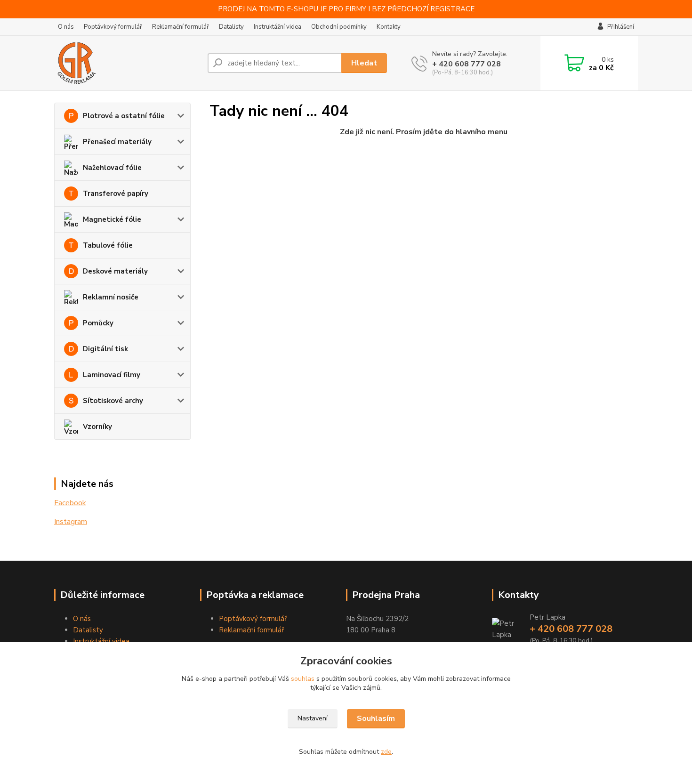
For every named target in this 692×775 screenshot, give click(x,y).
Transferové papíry (115, 193)
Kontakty (389, 27)
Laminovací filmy (111, 374)
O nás (66, 27)
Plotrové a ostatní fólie (124, 116)
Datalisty (231, 27)
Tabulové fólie (108, 245)
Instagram (70, 522)
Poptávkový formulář (113, 27)
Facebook (70, 503)
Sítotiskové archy (113, 400)
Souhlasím (376, 718)
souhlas (302, 678)
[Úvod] (127, 63)
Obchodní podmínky (339, 27)
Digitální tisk (105, 349)
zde (386, 751)
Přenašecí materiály (117, 141)
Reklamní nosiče (110, 297)
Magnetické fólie (112, 219)
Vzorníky (97, 426)
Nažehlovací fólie (112, 167)
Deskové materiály (115, 271)
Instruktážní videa (277, 27)
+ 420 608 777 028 (466, 64)
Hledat (364, 63)
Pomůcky (98, 323)
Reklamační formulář (180, 27)
